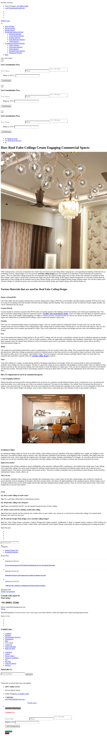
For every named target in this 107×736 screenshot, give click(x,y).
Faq (6, 660)
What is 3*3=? (9, 75)
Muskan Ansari (12, 139)
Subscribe (29, 674)
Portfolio (8, 635)
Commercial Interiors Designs (15, 43)
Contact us (8, 645)
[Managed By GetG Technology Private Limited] (31, 703)
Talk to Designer (10, 647)
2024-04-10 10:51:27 (15, 140)
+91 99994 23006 (22, 6)
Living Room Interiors (16, 36)
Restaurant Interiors (15, 53)
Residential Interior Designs (14, 32)
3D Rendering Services (12, 637)
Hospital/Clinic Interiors (17, 51)
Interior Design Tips (11, 550)
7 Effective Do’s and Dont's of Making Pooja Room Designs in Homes (25, 585)
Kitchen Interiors (14, 38)
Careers (7, 654)
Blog (6, 55)
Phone (7, 733)
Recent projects (10, 28)
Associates (8, 652)
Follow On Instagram (8, 591)
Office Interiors (14, 45)
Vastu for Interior (10, 663)
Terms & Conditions (11, 658)
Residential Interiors (11, 552)
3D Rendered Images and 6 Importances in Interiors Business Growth (25, 575)
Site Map (8, 661)
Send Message (6, 80)
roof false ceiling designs (40, 356)
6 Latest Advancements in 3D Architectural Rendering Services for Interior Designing (30, 565)
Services (8, 665)
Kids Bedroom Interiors (17, 39)
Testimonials (9, 639)
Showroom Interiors (15, 47)
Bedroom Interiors (15, 34)
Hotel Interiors (14, 49)
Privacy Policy (10, 656)
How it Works (9, 26)
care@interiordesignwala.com (15, 8)
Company (8, 633)
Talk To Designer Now (12, 726)
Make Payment (10, 648)
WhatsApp (8, 731)
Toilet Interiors (14, 41)
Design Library (10, 30)
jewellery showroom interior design (55, 314)
